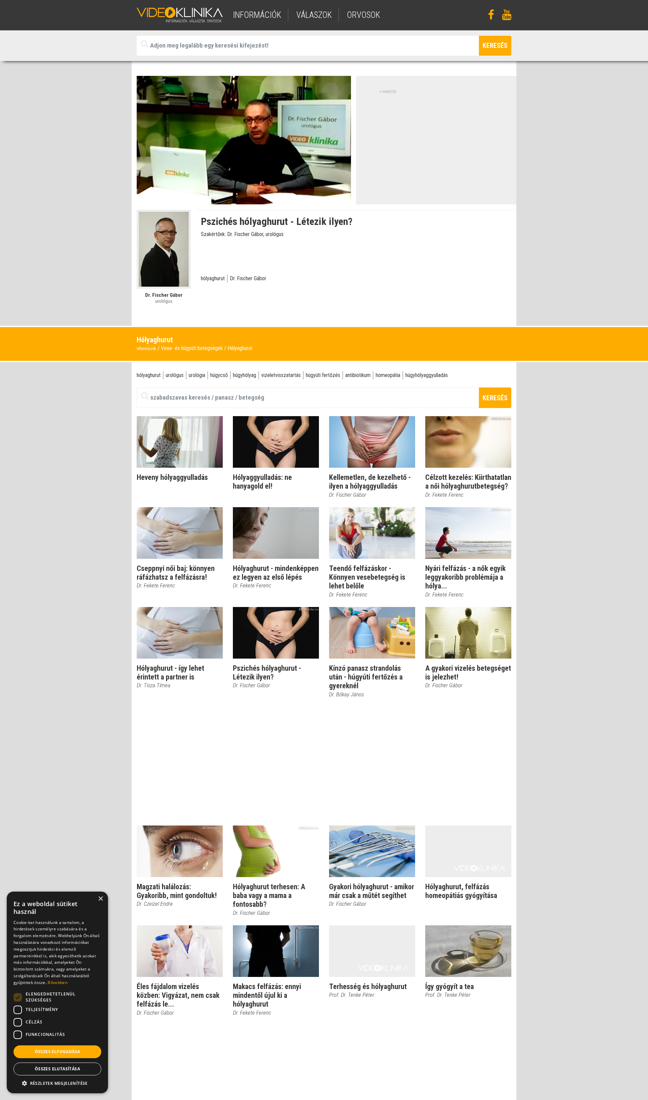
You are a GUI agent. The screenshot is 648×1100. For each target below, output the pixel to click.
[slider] (243, 199)
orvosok (363, 15)
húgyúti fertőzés (323, 375)
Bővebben (57, 982)
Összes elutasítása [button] (57, 1069)
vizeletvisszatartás (281, 375)
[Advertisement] (436, 141)
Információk (146, 348)
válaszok (314, 15)
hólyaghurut (213, 278)
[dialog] (57, 992)
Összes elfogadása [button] (57, 1051)
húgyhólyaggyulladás (426, 375)
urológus (175, 375)
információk (257, 15)
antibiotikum (358, 375)
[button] (57, 1083)
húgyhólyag (244, 375)
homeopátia (388, 375)
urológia (197, 375)
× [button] (100, 898)
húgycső (219, 375)
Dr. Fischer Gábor (248, 278)
